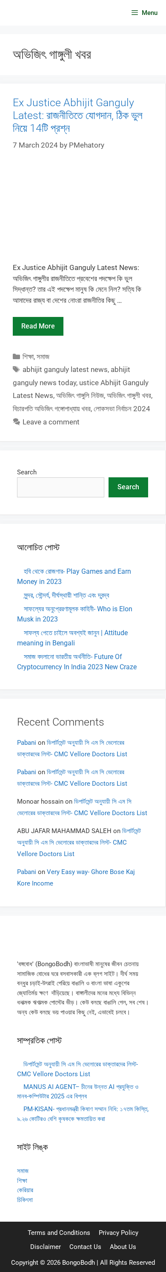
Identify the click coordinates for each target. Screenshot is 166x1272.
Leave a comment (51, 422)
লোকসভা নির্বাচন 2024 (122, 408)
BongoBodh (78, 1262)
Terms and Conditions (59, 1233)
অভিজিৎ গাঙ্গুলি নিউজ (80, 395)
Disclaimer (45, 1247)
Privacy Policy (118, 1233)
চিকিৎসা (25, 1200)
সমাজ (43, 356)
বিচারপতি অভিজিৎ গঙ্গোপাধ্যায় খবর (52, 408)
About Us (123, 1247)
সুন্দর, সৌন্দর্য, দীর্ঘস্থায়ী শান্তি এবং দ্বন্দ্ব (66, 595)
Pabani (26, 742)
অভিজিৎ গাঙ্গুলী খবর (129, 395)
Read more (38, 326)
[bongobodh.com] (30, 13)
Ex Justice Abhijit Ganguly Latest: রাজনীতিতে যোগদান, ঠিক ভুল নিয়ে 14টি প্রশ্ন (78, 115)
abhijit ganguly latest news (65, 369)
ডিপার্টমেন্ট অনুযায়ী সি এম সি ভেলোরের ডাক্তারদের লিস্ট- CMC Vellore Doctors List (79, 842)
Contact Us (85, 1247)
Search (27, 472)
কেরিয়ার (25, 1190)
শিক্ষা (28, 356)
